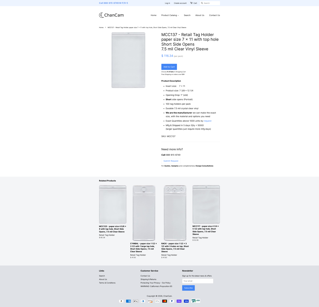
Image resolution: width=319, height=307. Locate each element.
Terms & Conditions (107, 283)
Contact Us (214, 15)
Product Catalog (169, 15)
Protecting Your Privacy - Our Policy (155, 283)
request (207, 121)
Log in (167, 3)
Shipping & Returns (148, 279)
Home (153, 15)
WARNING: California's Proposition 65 (156, 286)
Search (187, 15)
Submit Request (170, 161)
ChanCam (167, 296)
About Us (199, 15)
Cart (195, 3)
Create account (180, 3)
